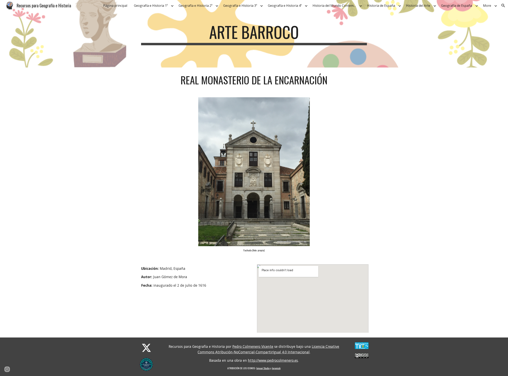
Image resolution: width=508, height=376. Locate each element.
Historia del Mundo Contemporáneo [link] (335, 5)
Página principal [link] (115, 5)
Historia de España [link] (381, 5)
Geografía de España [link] (456, 5)
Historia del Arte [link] (418, 5)
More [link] (487, 5)
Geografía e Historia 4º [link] (285, 5)
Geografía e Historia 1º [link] (151, 5)
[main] (254, 34)
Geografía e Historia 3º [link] (240, 5)
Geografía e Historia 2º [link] (195, 5)
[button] (503, 5)
